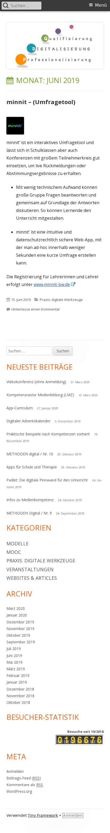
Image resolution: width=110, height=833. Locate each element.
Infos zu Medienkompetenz (30, 499)
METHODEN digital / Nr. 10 (29, 453)
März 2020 (15, 608)
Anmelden (15, 771)
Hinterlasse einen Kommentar (35, 309)
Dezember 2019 (20, 621)
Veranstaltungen (30, 569)
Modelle (17, 543)
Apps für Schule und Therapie (31, 466)
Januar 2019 (16, 682)
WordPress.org (19, 791)
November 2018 (20, 695)
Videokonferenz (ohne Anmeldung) (36, 381)
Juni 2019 (14, 655)
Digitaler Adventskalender (28, 420)
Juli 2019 (13, 648)
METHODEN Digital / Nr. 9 (29, 513)
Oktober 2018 (18, 702)
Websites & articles (31, 578)
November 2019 (20, 628)
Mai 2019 (14, 662)
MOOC (13, 552)
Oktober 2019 (18, 635)
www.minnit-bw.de (55, 284)
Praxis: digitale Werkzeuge (61, 299)
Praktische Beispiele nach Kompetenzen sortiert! (48, 433)
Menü (101, 5)
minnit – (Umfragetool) (40, 102)
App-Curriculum (19, 407)
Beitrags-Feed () (23, 778)
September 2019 (20, 641)
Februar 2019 (17, 675)
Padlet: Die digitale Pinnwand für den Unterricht (47, 480)
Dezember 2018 (20, 689)
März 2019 (15, 668)
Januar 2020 (16, 615)
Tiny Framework (43, 815)
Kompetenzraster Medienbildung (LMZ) (40, 394)
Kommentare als (24, 784)
